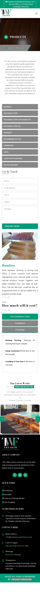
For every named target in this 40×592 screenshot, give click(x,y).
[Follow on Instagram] (20, 475)
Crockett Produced (21, 579)
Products (20, 48)
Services (7, 494)
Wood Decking (11, 165)
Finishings (20, 330)
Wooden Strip (11, 113)
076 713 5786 (23, 546)
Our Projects (9, 502)
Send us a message (13, 555)
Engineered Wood (12, 139)
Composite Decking (13, 158)
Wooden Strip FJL (12, 126)
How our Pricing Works (14, 498)
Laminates (9, 145)
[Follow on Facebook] (14, 475)
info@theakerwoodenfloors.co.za (19, 537)
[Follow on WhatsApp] (25, 475)
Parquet (8, 133)
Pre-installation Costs (20, 317)
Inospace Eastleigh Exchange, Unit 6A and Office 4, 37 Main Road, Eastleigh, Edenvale (20, 4)
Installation (20, 323)
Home (10, 48)
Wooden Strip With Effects (17, 120)
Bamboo (8, 107)
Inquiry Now (12, 226)
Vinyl (6, 152)
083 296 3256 (11, 546)
